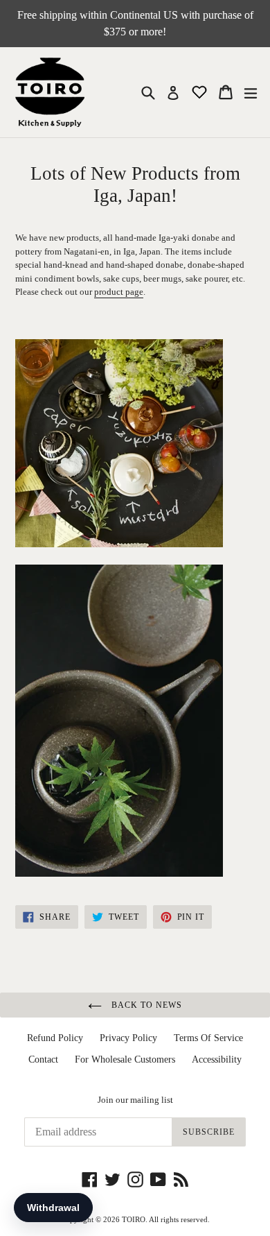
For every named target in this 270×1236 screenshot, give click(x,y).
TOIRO (133, 1219)
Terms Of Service (208, 1038)
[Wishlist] (201, 91)
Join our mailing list (135, 1100)
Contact (43, 1059)
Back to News (145, 1005)
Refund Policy (55, 1038)
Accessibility (217, 1059)
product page (118, 291)
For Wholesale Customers (125, 1059)
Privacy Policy (128, 1038)
